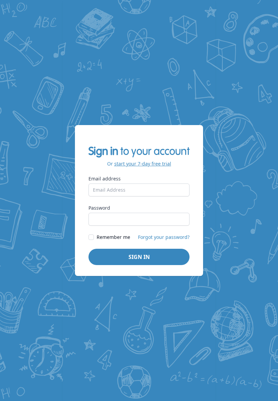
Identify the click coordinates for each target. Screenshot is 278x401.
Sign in (139, 257)
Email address (104, 178)
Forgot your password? (164, 237)
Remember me (113, 237)
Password (99, 208)
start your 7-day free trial (142, 163)
